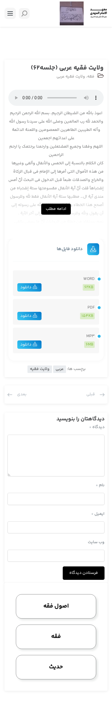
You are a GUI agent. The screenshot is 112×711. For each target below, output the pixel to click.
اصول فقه (56, 606)
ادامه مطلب (56, 209)
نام (100, 485)
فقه (90, 76)
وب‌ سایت (96, 542)
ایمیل (98, 514)
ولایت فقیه (40, 369)
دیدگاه (97, 427)
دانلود (25, 287)
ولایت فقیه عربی (70, 76)
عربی (60, 369)
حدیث (56, 667)
